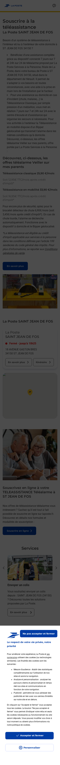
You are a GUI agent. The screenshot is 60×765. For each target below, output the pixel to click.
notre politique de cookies (18, 725)
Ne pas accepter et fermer (39, 633)
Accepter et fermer (32, 735)
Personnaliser (32, 747)
